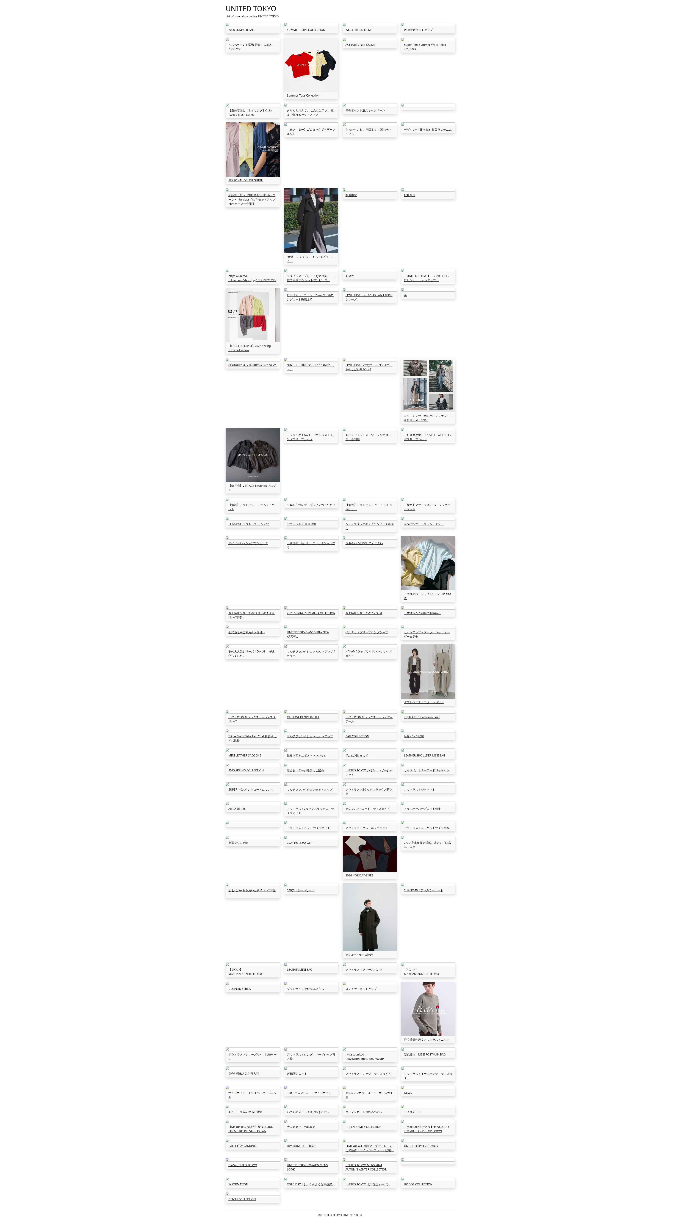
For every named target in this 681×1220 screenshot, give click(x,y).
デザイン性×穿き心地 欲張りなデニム (428, 129)
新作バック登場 (414, 736)
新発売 (349, 276)
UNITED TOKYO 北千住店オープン (367, 1184)
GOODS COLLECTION (418, 1184)
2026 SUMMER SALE (241, 30)
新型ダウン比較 (238, 843)
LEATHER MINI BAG (299, 970)
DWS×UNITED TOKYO (301, 1146)
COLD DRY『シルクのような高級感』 (311, 1184)
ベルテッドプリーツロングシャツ (366, 632)
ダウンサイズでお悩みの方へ (305, 989)
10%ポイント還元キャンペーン (365, 110)
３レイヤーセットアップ (361, 989)
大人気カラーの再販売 (301, 1127)
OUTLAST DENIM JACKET (303, 717)
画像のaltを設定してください (364, 543)
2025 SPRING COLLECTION (246, 770)
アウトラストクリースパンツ (363, 970)
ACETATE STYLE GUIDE (360, 45)
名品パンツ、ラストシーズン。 (424, 524)
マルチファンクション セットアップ (310, 736)
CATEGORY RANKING (242, 1146)
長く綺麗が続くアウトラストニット (426, 1039)
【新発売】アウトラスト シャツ (248, 524)
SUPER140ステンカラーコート (423, 890)
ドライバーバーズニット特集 (422, 809)
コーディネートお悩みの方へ (363, 1112)
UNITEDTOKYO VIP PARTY (421, 1146)
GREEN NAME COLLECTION (363, 1127)
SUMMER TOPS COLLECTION (306, 30)
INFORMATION (238, 1184)
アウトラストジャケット (419, 789)
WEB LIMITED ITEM (358, 30)
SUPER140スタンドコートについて (250, 789)
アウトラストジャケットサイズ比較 (426, 828)
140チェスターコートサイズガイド (309, 1093)
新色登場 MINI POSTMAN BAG (425, 1054)
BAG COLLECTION (357, 736)
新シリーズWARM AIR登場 (245, 1112)
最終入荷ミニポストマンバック (307, 755)
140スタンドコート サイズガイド (367, 809)
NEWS (408, 1093)
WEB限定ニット (297, 1074)
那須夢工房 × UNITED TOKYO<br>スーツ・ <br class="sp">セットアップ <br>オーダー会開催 (251, 199)
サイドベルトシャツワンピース (248, 543)
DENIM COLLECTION (242, 1199)
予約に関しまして (356, 755)
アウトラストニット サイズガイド (308, 828)
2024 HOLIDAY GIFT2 (359, 875)
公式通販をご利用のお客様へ (422, 613)
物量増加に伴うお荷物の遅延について (252, 365)
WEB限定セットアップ (418, 30)
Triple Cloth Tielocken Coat (422, 717)
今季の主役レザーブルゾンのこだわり (311, 505)
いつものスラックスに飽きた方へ (308, 1112)
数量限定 (351, 195)
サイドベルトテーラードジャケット (426, 770)
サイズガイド (412, 1112)
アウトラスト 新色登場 (301, 524)
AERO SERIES (237, 809)
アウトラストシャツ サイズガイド (368, 1074)
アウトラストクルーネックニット (366, 828)
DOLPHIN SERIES (239, 989)
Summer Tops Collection (303, 95)
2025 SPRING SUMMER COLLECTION (311, 613)
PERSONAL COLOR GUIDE (245, 180)
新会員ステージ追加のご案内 (305, 770)
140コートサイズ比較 (359, 955)
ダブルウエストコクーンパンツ (424, 702)
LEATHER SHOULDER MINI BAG (424, 755)
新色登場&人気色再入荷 (243, 1074)
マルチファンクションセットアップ (309, 789)
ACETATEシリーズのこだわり (363, 613)
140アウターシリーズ (300, 890)
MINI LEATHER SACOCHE (244, 755)
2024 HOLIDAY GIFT (300, 843)
